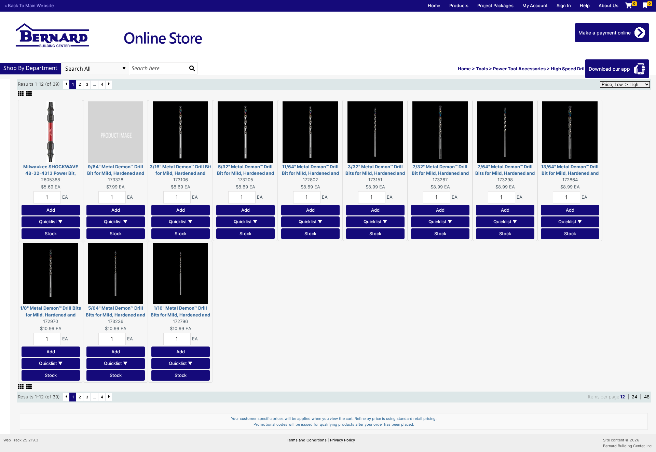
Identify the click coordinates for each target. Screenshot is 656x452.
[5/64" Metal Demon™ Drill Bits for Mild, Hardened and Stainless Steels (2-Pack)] (115, 273)
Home (434, 5)
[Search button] (192, 68)
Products (458, 5)
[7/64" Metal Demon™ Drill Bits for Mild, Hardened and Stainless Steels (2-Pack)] (505, 131)
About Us (608, 5)
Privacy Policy (342, 440)
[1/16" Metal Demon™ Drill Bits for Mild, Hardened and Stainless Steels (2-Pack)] (180, 273)
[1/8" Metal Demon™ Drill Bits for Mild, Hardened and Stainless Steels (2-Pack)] (50, 273)
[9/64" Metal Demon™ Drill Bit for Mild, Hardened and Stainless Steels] (115, 131)
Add (50, 210)
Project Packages (495, 5)
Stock (51, 233)
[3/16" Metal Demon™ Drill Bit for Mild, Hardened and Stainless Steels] (180, 131)
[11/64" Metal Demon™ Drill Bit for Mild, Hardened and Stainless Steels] (310, 131)
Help (585, 5)
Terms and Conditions (307, 440)
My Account (535, 5)
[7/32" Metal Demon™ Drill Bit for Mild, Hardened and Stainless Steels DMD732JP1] (440, 131)
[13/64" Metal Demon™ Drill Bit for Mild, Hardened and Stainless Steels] (570, 131)
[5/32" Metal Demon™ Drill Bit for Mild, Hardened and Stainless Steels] (245, 131)
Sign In (564, 5)
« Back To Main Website (29, 5)
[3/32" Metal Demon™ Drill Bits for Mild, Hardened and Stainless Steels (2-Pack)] (375, 131)
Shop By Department (30, 68)
